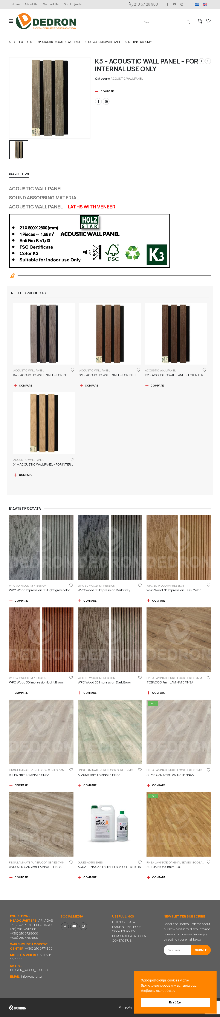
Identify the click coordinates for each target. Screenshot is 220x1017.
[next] (208, 61)
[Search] (188, 22)
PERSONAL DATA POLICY (129, 936)
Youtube (74, 926)
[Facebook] (167, 4)
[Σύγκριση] (200, 21)
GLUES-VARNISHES (90, 862)
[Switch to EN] (205, 4)
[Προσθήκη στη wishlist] (72, 370)
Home (16, 4)
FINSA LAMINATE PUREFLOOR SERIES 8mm (174, 770)
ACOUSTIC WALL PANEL (127, 78)
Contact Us (50, 4)
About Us (31, 4)
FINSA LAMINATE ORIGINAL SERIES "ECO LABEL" (177, 862)
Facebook (98, 101)
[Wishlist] (208, 21)
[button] (12, 21)
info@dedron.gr (32, 976)
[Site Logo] (46, 21)
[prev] (202, 61)
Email (106, 101)
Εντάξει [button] (175, 1002)
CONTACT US (121, 940)
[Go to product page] (44, 334)
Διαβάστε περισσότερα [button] (158, 990)
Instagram (83, 926)
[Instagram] (182, 4)
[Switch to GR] (197, 4)
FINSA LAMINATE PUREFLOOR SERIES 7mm (174, 678)
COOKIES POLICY (123, 931)
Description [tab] (19, 173)
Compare (107, 91)
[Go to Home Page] (10, 42)
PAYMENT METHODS (126, 926)
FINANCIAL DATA (123, 922)
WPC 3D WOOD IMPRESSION (27, 585)
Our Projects (73, 4)
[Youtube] (175, 4)
